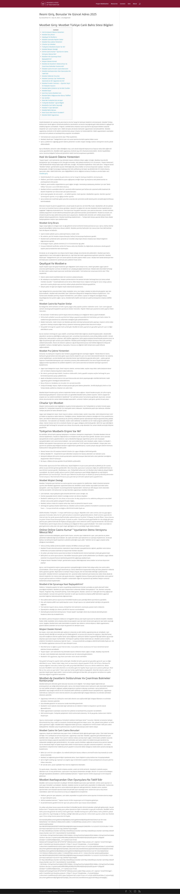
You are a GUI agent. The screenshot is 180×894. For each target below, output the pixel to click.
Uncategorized (65, 18)
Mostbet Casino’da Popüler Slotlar (52, 39)
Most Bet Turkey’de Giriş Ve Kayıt (52, 100)
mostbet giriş (43, 173)
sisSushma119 (45, 18)
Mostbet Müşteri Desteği (50, 49)
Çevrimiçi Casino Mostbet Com (51, 93)
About (135, 4)
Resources (114, 4)
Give (129, 4)
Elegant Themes (53, 891)
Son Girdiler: (46, 98)
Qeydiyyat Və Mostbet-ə (49, 37)
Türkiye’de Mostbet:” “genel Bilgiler (53, 103)
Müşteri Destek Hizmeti (49, 61)
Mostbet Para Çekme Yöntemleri (52, 42)
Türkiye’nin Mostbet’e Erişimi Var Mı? (53, 47)
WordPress (70, 891)
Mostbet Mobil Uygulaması (50, 115)
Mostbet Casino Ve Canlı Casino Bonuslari (55, 69)
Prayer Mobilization (102, 4)
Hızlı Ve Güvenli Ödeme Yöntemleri (53, 32)
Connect (122, 4)
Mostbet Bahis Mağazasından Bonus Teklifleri (56, 95)
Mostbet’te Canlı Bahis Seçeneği (52, 105)
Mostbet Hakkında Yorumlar (51, 76)
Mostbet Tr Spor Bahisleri (50, 108)
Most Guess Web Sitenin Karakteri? (53, 112)
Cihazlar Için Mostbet (48, 44)
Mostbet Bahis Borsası (49, 110)
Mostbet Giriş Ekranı (48, 34)
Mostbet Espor (46, 90)
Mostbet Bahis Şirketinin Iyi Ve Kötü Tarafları (56, 88)
